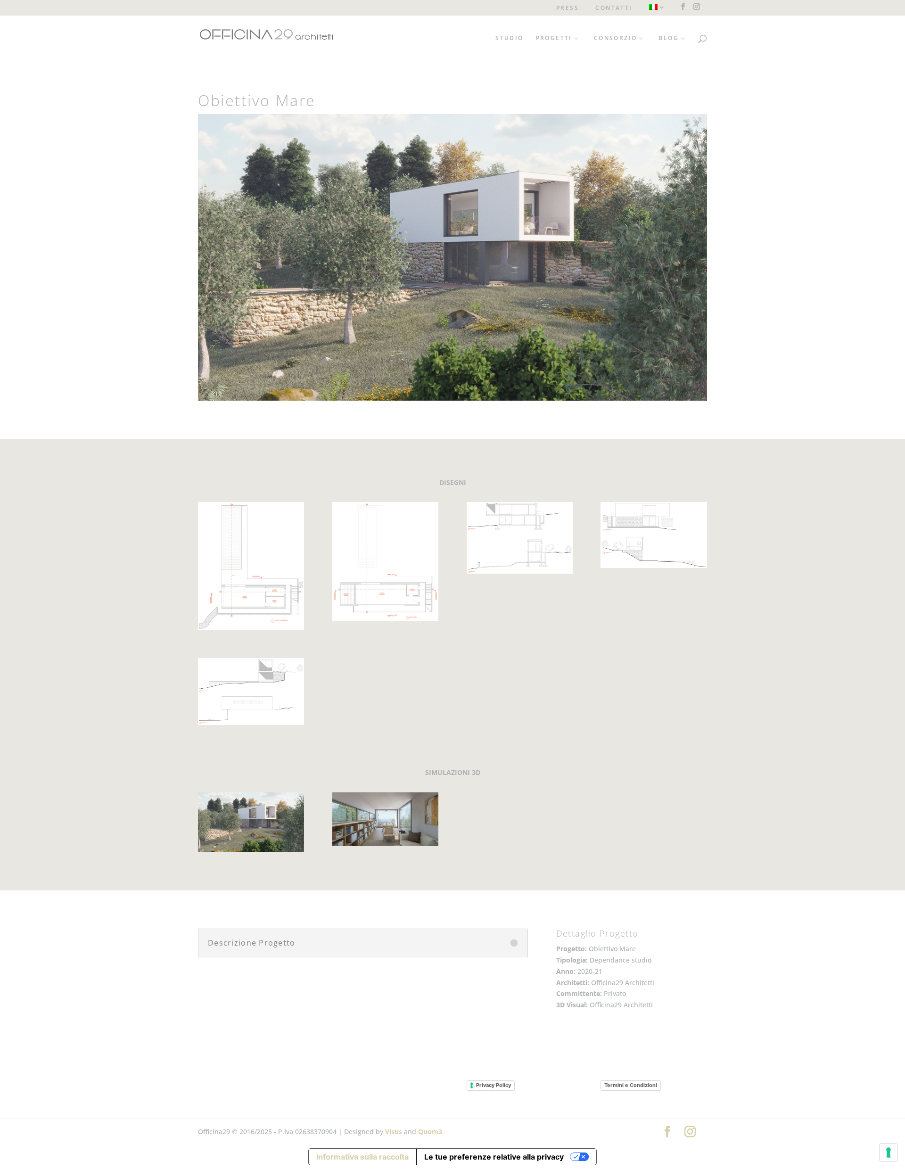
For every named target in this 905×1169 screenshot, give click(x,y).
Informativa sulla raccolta (362, 1156)
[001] (251, 852)
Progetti (554, 38)
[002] (385, 845)
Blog (668, 38)
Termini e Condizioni (630, 1085)
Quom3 (430, 1131)
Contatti (613, 8)
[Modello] (251, 630)
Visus (393, 1131)
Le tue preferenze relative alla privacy (494, 1156)
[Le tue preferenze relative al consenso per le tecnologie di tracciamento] (888, 1152)
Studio (509, 38)
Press (567, 8)
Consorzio (615, 38)
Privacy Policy (493, 1085)
